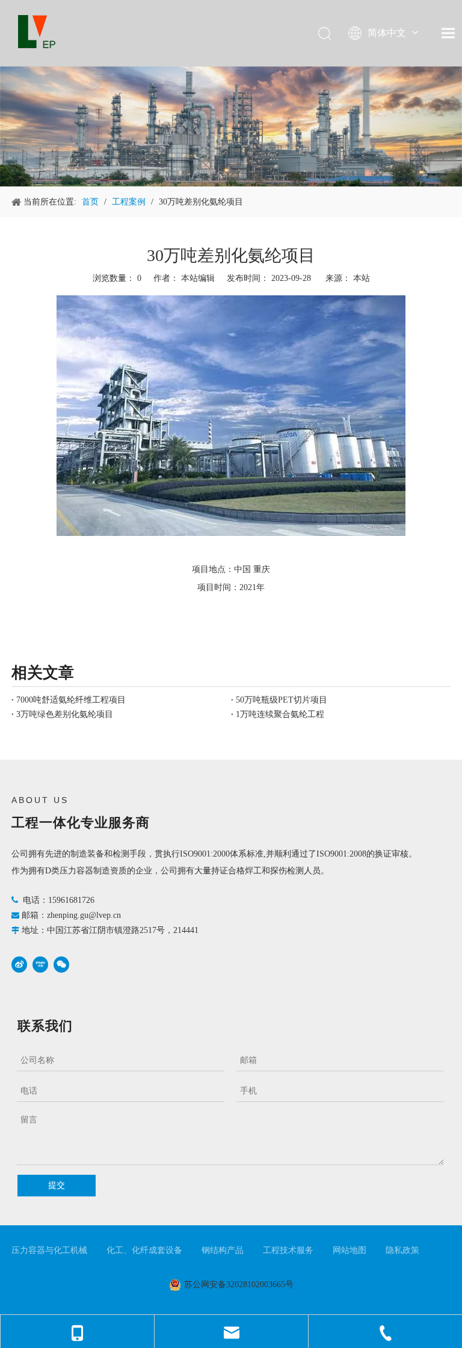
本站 (361, 278)
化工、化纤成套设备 (144, 1250)
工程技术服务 (288, 1250)
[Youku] (40, 964)
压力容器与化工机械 (49, 1250)
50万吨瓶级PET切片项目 (281, 699)
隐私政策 (402, 1250)
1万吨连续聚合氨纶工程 (280, 714)
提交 (56, 1185)
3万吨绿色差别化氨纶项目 (64, 714)
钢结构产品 (223, 1250)
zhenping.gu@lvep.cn (84, 915)
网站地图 (349, 1250)
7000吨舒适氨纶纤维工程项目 (71, 699)
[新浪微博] (19, 964)
